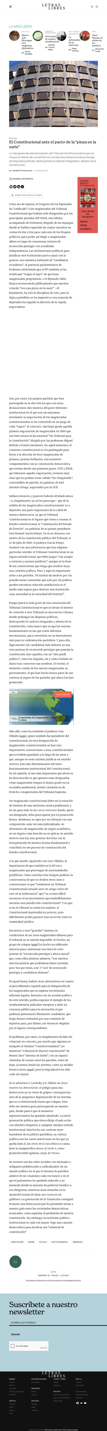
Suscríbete (85, 229)
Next (94, 205)
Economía (12, 1388)
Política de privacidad (70, 1430)
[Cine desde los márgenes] (87, 199)
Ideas (33, 1407)
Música (11, 1410)
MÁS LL (79, 1379)
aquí (23, 736)
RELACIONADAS (28, 1289)
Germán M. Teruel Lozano (53, 1275)
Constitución (17, 1242)
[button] (11, 6)
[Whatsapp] (22, 186)
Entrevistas (35, 1382)
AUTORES (73, 1289)
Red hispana (74, 32)
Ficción (34, 1395)
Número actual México (62, 1395)
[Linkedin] (18, 186)
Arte (94, 32)
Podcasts (57, 1385)
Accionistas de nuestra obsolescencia (52, 39)
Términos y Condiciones (52, 1430)
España (31, 1242)
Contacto (79, 1398)
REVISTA (57, 1391)
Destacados (58, 1401)
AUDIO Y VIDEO (60, 1379)
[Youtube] (85, 1403)
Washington (74, 34)
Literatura (12, 1395)
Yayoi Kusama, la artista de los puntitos (97, 40)
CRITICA (12, 1401)
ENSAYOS (35, 1401)
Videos (56, 1382)
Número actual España (62, 1398)
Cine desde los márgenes (87, 214)
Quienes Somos (81, 1391)
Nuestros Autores (82, 1395)
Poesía (33, 1391)
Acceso (78, 1382)
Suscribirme (80, 1385)
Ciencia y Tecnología (50, 32)
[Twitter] (14, 186)
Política (25, 32)
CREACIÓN (35, 1388)
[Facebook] (11, 186)
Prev (81, 205)
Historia (34, 1404)
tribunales (77, 1242)
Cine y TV (12, 1404)
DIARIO (12, 1379)
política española (59, 1242)
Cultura (12, 1382)
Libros (11, 1407)
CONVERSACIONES (39, 1379)
